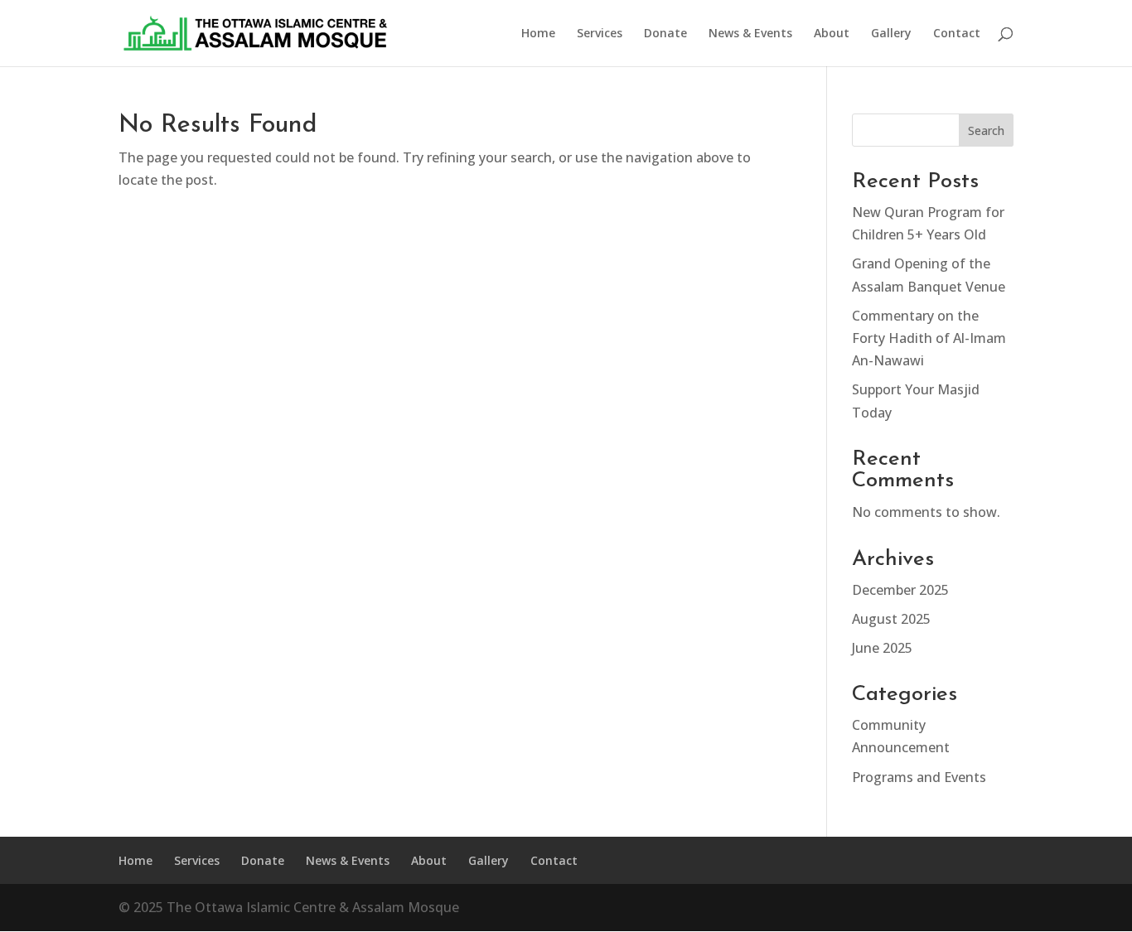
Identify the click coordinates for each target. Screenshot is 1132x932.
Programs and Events (919, 777)
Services (599, 34)
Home (538, 34)
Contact (956, 34)
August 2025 (891, 619)
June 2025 (882, 648)
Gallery (891, 34)
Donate (665, 34)
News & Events (750, 34)
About (831, 34)
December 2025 (900, 590)
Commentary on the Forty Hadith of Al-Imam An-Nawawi (929, 338)
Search (986, 130)
